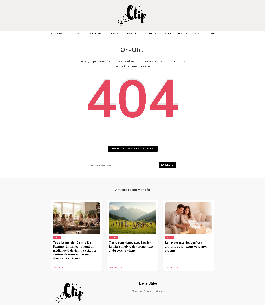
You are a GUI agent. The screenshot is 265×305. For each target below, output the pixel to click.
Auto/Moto (76, 33)
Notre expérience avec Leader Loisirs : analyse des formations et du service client (131, 246)
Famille (115, 33)
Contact (160, 291)
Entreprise (97, 33)
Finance (132, 33)
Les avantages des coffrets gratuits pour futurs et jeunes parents (186, 246)
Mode (197, 33)
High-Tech (149, 33)
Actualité (57, 33)
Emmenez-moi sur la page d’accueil (132, 148)
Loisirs (167, 33)
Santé (210, 33)
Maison (182, 33)
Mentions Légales (141, 291)
